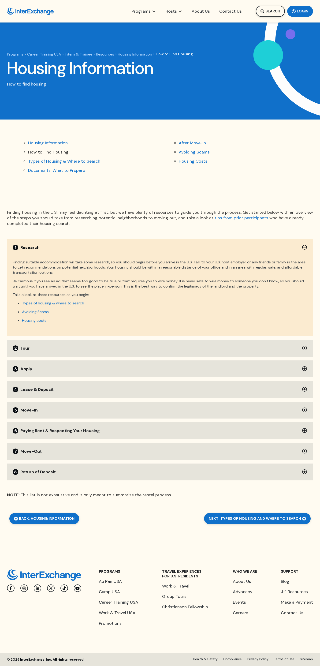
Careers (240, 613)
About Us (242, 581)
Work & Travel (175, 586)
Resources (105, 54)
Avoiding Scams (194, 152)
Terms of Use (284, 659)
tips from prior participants (241, 218)
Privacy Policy (257, 659)
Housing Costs (193, 161)
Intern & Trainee (78, 54)
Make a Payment (297, 602)
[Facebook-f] (11, 588)
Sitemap (306, 659)
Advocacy (242, 592)
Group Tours (174, 596)
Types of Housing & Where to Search (64, 161)
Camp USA (109, 592)
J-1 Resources (294, 592)
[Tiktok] (64, 588)
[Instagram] (24, 588)
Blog (285, 581)
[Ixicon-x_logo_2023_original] (51, 588)
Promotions (110, 623)
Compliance (232, 659)
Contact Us (292, 613)
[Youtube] (77, 588)
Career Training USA (44, 54)
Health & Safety (205, 659)
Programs (15, 54)
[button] (144, 11)
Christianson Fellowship (185, 607)
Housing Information (135, 54)
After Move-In (192, 143)
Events (239, 602)
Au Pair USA (110, 581)
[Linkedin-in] (37, 588)
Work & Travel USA (117, 613)
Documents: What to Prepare (56, 170)
